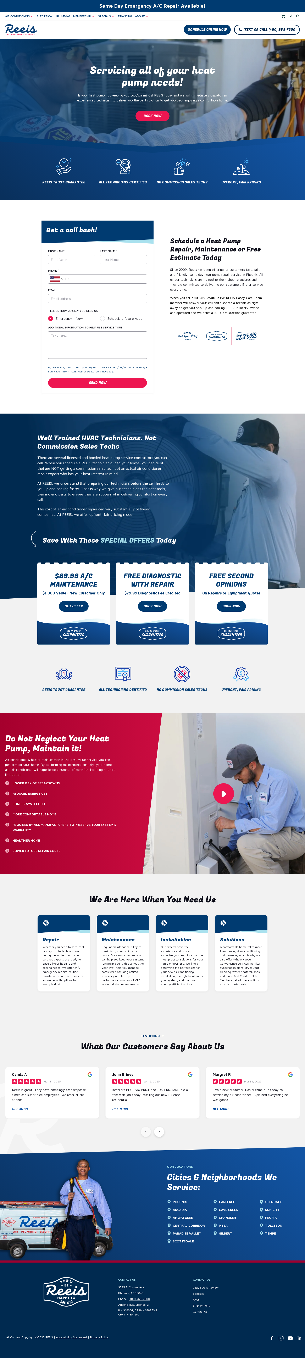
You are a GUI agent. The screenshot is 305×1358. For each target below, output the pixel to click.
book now (152, 606)
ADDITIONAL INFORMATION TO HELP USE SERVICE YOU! (85, 327)
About (140, 16)
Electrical (45, 16)
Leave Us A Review (205, 1287)
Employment (201, 1305)
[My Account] (291, 16)
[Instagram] (281, 1338)
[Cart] (283, 16)
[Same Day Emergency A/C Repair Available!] (152, 6)
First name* (57, 251)
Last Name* (108, 251)
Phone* (53, 270)
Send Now (97, 382)
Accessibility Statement (71, 1337)
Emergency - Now (69, 318)
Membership (82, 16)
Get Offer (74, 606)
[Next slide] (159, 1132)
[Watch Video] (223, 793)
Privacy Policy (99, 1337)
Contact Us (200, 1311)
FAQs (196, 1299)
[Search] (298, 16)
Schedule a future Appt (124, 318)
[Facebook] (272, 1338)
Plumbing (63, 16)
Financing (125, 16)
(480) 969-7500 (139, 1299)
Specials (104, 16)
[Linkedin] (299, 1338)
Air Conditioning (17, 16)
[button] (207, 30)
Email (52, 290)
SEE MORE (20, 1109)
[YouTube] (290, 1338)
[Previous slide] (146, 1132)
